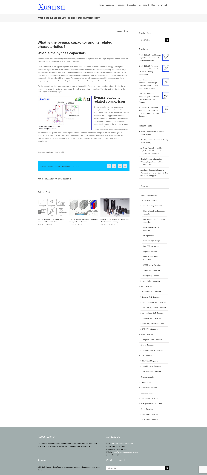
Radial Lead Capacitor (149, 195)
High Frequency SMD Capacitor (154, 302)
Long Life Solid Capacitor (151, 366)
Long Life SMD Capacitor (151, 318)
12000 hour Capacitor (151, 270)
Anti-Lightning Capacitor (151, 276)
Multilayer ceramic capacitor (151, 404)
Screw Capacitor (147, 334)
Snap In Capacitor (147, 345)
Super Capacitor (147, 409)
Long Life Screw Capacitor (152, 340)
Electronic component (149, 393)
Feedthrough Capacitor (149, 398)
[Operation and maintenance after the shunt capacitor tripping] (83, 199)
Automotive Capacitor (149, 388)
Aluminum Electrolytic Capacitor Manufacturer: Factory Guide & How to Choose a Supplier (154, 173)
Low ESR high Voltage (151, 241)
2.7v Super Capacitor (150, 420)
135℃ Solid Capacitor (150, 361)
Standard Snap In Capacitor (152, 350)
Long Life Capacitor (149, 251)
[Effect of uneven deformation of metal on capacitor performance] (52, 199)
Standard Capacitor (149, 200)
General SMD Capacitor (151, 297)
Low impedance (148, 236)
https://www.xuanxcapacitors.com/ (125, 452)
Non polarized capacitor (151, 281)
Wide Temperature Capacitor (153, 324)
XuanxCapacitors (63, 179)
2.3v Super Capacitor (150, 414)
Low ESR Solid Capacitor (151, 371)
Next (126, 31)
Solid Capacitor (146, 356)
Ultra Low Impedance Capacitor (154, 308)
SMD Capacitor (146, 286)
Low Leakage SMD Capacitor (153, 313)
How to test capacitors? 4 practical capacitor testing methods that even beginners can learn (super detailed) (114, 221)
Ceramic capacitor (147, 377)
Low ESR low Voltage (151, 246)
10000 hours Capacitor (152, 265)
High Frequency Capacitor (152, 206)
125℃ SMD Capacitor (150, 329)
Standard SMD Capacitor (151, 292)
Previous (118, 31)
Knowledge (49, 152)
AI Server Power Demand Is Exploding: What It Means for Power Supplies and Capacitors (154, 151)
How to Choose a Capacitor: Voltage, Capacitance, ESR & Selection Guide (151, 162)
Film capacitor (146, 382)
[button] (39, 213)
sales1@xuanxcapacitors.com (122, 443)
